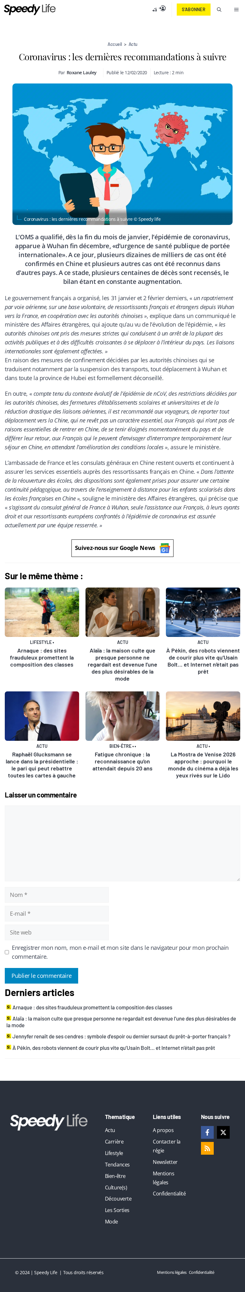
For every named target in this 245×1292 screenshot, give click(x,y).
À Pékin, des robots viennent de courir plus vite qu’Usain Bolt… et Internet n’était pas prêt (203, 661)
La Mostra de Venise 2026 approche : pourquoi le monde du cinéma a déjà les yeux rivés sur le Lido (203, 765)
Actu (133, 44)
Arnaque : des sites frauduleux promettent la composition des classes (42, 657)
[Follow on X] (223, 1132)
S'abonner (193, 9)
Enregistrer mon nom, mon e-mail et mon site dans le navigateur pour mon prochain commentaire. (120, 952)
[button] (219, 9)
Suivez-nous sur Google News (115, 548)
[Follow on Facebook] (207, 1132)
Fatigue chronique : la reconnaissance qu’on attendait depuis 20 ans (122, 761)
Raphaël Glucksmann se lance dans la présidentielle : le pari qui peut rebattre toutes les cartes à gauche (42, 765)
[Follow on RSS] (207, 1148)
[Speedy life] (29, 9)
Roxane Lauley (82, 72)
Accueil (115, 44)
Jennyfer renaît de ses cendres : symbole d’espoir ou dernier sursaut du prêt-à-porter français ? (121, 1036)
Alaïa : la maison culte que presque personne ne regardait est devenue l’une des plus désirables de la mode (122, 664)
